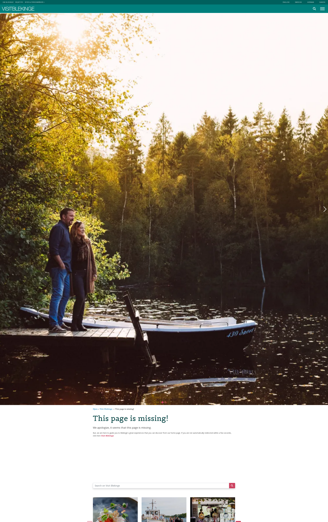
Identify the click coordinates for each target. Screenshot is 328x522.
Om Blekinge (8, 2)
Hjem (95, 409)
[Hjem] (18, 8)
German (310, 2)
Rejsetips (19, 2)
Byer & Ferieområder (34, 2)
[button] (166, 402)
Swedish (298, 2)
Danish (322, 2)
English (286, 2)
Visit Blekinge (106, 409)
